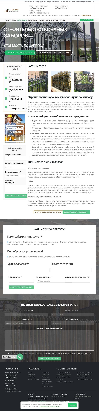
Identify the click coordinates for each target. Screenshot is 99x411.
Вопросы (42, 20)
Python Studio (65, 401)
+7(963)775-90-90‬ (11, 377)
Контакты (62, 20)
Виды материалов (47, 381)
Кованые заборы (82, 377)
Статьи (55, 20)
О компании (31, 374)
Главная (8, 20)
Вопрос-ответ (32, 377)
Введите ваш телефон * (14, 163)
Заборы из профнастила (64, 374)
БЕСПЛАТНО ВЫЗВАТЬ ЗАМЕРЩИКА (75, 212)
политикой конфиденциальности (48, 406)
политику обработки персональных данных (61, 353)
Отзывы (49, 20)
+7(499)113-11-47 (11, 375)
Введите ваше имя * (13, 155)
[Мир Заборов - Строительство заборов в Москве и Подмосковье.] (12, 11)
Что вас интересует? (13, 172)
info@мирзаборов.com (13, 391)
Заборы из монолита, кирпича (65, 381)
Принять (72, 405)
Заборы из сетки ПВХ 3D (84, 374)
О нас (14, 20)
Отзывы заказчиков (33, 379)
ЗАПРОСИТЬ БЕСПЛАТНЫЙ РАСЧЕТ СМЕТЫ (49, 212)
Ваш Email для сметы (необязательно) (77, 277)
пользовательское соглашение (82, 353)
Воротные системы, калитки (85, 379)
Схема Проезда (86, 15)
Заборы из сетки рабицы (64, 372)
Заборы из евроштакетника (85, 372)
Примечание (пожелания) (10, 182)
